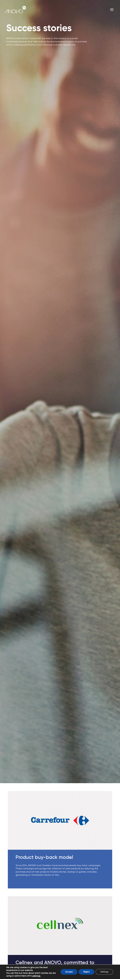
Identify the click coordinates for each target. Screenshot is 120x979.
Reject (86, 972)
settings (36, 976)
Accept (69, 972)
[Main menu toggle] (111, 9)
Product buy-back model (44, 857)
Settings (104, 972)
